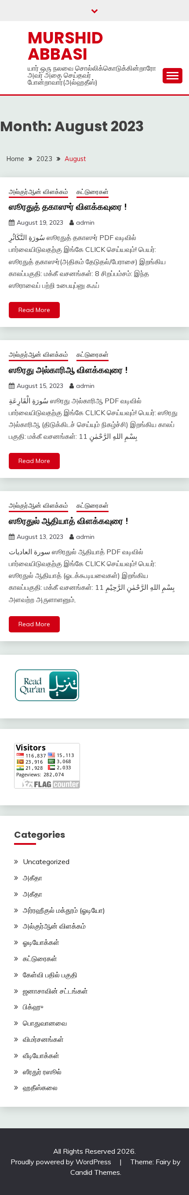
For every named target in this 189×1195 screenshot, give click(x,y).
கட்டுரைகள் (92, 191)
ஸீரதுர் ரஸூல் (42, 1071)
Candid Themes (95, 1172)
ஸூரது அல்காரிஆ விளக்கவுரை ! (68, 370)
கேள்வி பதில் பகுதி (50, 974)
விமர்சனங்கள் (43, 1039)
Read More (34, 310)
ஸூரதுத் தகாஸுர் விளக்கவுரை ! (68, 207)
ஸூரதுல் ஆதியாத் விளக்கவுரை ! (68, 521)
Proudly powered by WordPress (62, 1161)
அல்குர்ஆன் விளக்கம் (38, 191)
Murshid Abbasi (65, 45)
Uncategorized (46, 861)
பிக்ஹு (33, 1006)
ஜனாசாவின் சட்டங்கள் (55, 991)
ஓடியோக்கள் (41, 942)
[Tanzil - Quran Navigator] (47, 699)
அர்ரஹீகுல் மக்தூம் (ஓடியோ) (64, 910)
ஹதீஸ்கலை (40, 1087)
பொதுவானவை (45, 1023)
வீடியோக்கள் (41, 1055)
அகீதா (32, 877)
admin (85, 222)
